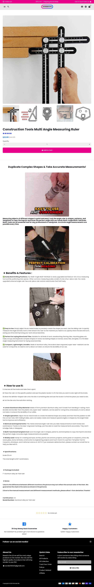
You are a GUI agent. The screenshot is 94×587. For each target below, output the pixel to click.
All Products (43, 558)
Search (41, 555)
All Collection (44, 561)
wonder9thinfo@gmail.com (14, 566)
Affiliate (42, 573)
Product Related (45, 570)
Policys (41, 567)
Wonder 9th (16, 583)
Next (89, 59)
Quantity (6, 141)
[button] (7, 133)
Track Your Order (45, 564)
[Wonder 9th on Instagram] (3, 2)
